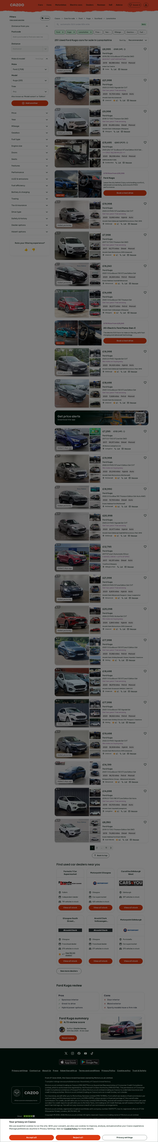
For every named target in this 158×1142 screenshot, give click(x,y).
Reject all (78, 1137)
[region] (79, 1130)
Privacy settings (125, 1137)
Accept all (31, 1137)
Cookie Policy (71, 1129)
